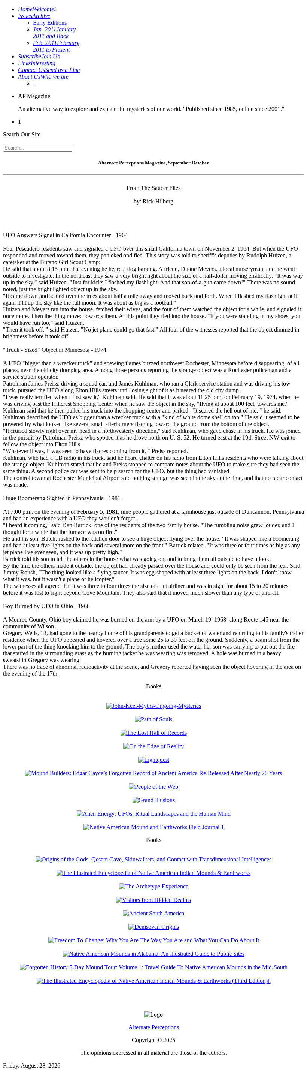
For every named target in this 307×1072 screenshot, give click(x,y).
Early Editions (50, 22)
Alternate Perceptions (153, 1027)
